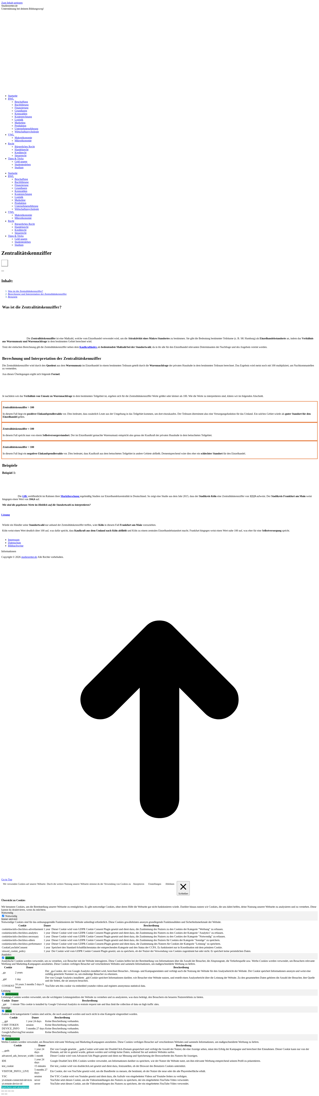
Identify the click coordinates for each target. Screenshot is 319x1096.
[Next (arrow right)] (6, 1094)
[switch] (3, 958)
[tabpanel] (159, 937)
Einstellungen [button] (154, 884)
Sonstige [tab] (5, 1007)
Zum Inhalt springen (12, 2)
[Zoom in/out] (12, 1091)
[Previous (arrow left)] (2, 1094)
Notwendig (11, 916)
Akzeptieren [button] (138, 884)
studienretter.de (29, 557)
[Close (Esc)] (2, 1091)
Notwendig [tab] (7, 912)
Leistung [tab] (5, 990)
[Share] (6, 1091)
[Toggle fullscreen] (9, 1091)
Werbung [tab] (6, 1035)
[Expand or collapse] (2, 270)
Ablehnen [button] (169, 884)
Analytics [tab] (6, 954)
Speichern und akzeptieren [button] (15, 1087)
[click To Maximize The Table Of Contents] (4, 263)
